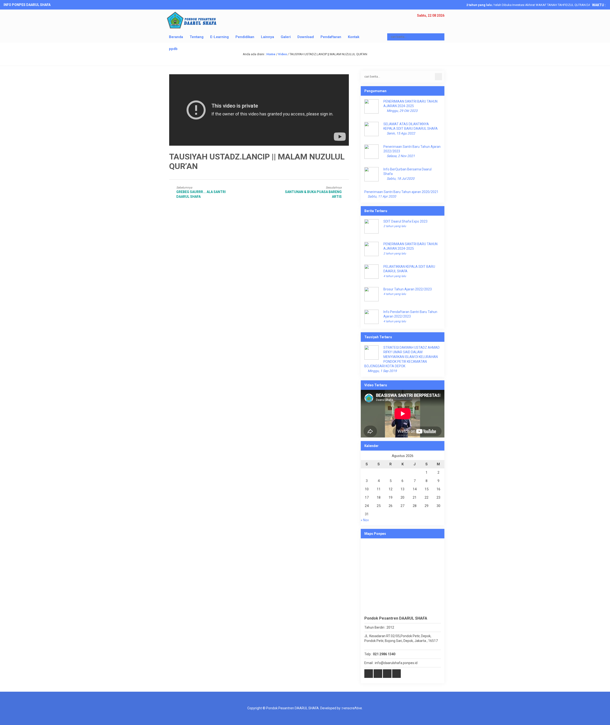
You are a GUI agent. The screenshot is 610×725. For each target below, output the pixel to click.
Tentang (196, 37)
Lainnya (267, 37)
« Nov (365, 520)
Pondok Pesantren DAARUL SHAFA (292, 708)
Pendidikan (244, 37)
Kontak (353, 37)
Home (270, 54)
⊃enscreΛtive (351, 708)
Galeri (286, 37)
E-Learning (219, 37)
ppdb (173, 49)
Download (305, 37)
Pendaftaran (330, 37)
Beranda (176, 37)
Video (282, 54)
